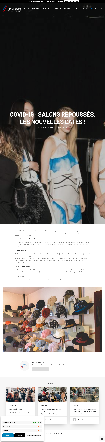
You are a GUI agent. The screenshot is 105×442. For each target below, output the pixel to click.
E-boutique (84, 8)
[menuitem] (27, 8)
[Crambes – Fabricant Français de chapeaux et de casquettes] (12, 8)
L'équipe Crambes (63, 127)
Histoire (27, 8)
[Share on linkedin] (52, 434)
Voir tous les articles (40, 369)
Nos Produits (47, 8)
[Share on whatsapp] (55, 434)
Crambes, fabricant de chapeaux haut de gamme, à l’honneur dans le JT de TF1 (52, 409)
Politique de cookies (18, 439)
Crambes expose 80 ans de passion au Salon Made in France (20, 408)
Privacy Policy (27, 439)
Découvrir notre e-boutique (71, 1)
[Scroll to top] (102, 438)
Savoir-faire (36, 8)
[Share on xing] (59, 434)
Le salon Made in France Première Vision (26, 238)
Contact (76, 8)
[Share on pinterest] (50, 434)
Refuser (20, 435)
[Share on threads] (48, 434)
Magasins (67, 8)
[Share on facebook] (44, 434)
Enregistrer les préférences (34, 435)
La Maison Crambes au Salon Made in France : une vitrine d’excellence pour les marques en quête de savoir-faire (84, 409)
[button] (99, 8)
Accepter (8, 435)
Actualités (58, 8)
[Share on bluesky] (57, 434)
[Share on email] (61, 434)
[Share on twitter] (46, 434)
